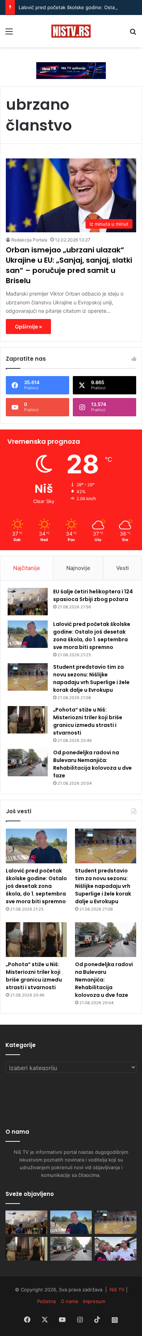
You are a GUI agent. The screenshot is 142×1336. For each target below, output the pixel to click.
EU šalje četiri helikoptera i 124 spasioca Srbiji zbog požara (93, 595)
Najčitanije (26, 567)
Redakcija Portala (29, 240)
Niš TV (117, 1289)
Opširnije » (28, 326)
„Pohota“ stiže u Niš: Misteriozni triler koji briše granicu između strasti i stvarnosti (87, 721)
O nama (69, 1301)
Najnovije (78, 567)
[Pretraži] (133, 34)
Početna (46, 1301)
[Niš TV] (70, 31)
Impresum (94, 1301)
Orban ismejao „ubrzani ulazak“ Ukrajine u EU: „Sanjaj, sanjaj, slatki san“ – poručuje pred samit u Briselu (69, 265)
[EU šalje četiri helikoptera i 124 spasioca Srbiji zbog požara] (28, 601)
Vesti (122, 567)
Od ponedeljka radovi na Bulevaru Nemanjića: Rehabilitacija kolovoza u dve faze (92, 764)
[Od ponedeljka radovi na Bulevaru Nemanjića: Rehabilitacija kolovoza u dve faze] (28, 762)
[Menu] (9, 34)
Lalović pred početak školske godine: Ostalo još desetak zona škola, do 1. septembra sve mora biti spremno (91, 635)
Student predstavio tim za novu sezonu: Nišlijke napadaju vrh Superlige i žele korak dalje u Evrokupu (91, 678)
